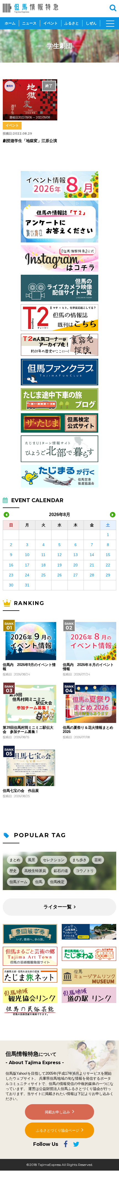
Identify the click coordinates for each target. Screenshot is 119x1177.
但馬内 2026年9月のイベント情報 (29, 667)
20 (75, 565)
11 (43, 554)
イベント (50, 23)
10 (27, 554)
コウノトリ (85, 871)
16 (11, 565)
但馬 (38, 882)
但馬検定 (57, 882)
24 (27, 575)
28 (92, 575)
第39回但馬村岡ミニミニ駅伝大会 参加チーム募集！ (28, 730)
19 (59, 565)
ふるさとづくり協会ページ (57, 1130)
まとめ (14, 860)
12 (59, 554)
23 (11, 575)
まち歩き (79, 860)
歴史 (13, 871)
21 (92, 565)
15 (108, 554)
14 (92, 554)
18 (43, 565)
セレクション (53, 860)
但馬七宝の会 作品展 (21, 791)
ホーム (10, 23)
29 (108, 575)
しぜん (91, 23)
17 (27, 565)
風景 (31, 860)
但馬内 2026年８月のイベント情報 (88, 667)
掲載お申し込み (57, 1112)
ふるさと (71, 23)
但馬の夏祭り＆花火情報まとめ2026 (88, 730)
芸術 (98, 860)
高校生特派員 (35, 871)
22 (108, 565)
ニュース (29, 23)
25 (43, 575)
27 (75, 575)
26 (59, 575)
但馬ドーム (18, 882)
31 (27, 585)
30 (11, 585)
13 (75, 554)
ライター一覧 (57, 907)
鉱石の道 (61, 871)
